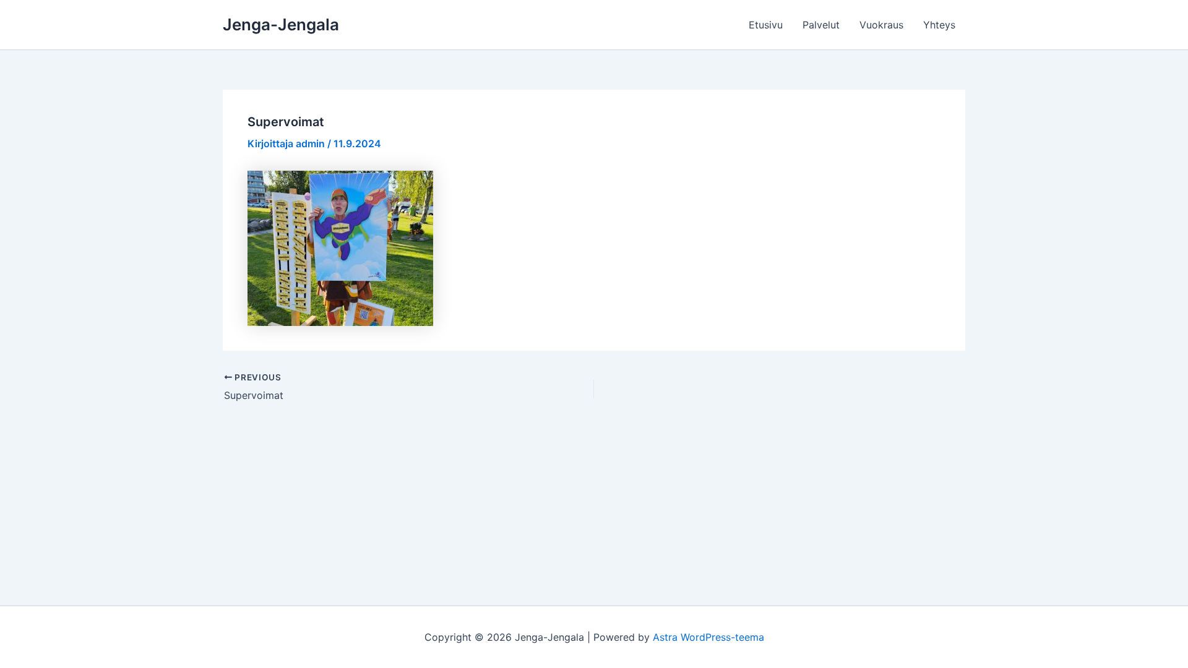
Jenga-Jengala (281, 24)
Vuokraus (881, 25)
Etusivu (766, 25)
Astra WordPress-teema (708, 637)
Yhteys (939, 25)
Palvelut (821, 25)
